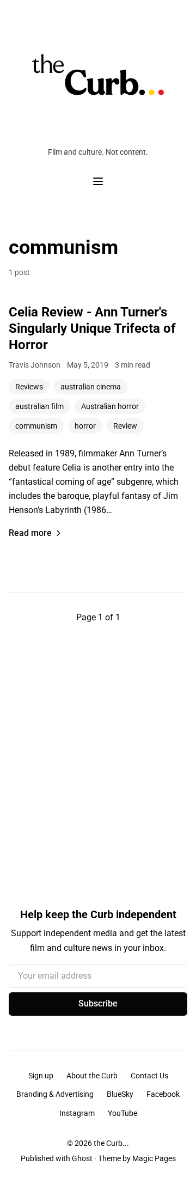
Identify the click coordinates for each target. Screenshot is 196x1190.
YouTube (122, 1113)
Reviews (29, 386)
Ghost (82, 1158)
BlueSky (120, 1094)
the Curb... (111, 1143)
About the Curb (92, 1075)
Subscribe (98, 1003)
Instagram (77, 1113)
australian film (39, 406)
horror (85, 426)
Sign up (40, 1075)
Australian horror (110, 406)
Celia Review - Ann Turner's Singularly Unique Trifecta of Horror (92, 328)
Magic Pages (154, 1158)
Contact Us (149, 1075)
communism (36, 426)
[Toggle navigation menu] (98, 181)
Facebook (163, 1094)
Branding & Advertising (55, 1094)
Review (125, 426)
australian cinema (90, 386)
